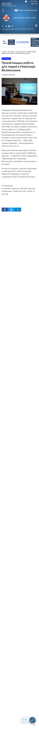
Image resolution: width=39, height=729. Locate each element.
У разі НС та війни (11, 42)
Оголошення (23, 42)
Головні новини (20, 51)
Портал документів (9, 6)
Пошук (35, 1)
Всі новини (11, 51)
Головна (4, 51)
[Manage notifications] (34, 724)
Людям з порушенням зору (27, 10)
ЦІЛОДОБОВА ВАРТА (18, 29)
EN (36, 4)
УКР (32, 4)
